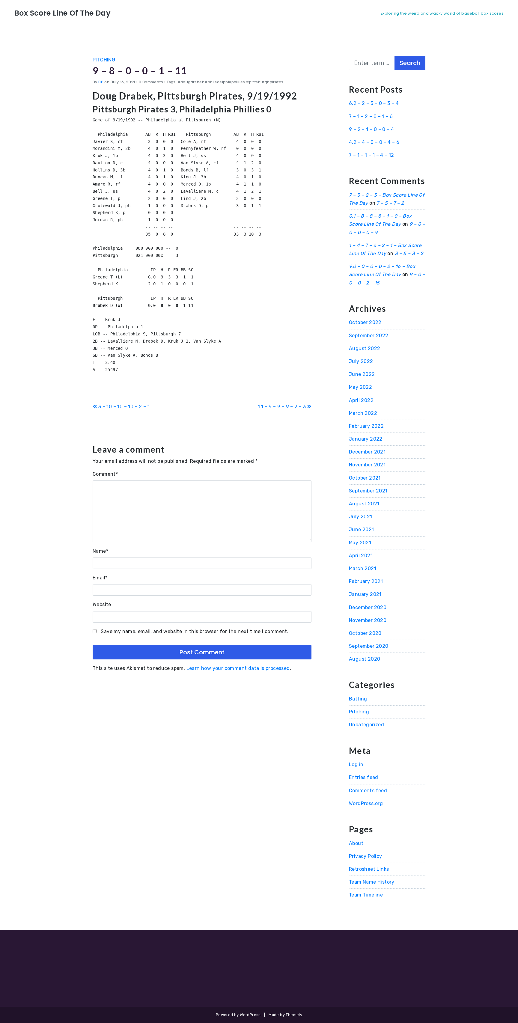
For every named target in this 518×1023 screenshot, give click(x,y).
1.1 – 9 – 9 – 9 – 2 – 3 (282, 406)
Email (100, 578)
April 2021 (361, 555)
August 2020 (364, 659)
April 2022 (361, 400)
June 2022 (362, 374)
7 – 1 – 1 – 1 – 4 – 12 (371, 155)
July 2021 (360, 516)
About (356, 843)
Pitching (104, 60)
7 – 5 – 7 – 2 (390, 203)
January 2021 (365, 594)
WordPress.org (366, 803)
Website (102, 604)
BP (100, 82)
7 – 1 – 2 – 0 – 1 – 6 (371, 116)
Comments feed (368, 790)
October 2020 (365, 633)
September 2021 (368, 491)
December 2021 (367, 452)
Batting (358, 699)
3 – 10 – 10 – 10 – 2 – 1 (123, 406)
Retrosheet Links (369, 869)
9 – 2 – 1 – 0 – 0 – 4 (371, 129)
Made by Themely (285, 1015)
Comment (105, 474)
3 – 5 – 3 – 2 (409, 253)
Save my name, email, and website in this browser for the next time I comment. (194, 631)
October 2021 (365, 478)
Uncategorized (366, 724)
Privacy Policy (365, 856)
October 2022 (365, 322)
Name (100, 551)
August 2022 (364, 348)
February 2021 (366, 581)
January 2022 (366, 439)
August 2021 (364, 504)
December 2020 (367, 607)
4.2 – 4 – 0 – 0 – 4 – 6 (374, 142)
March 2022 (363, 413)
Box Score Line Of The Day (62, 13)
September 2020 (369, 646)
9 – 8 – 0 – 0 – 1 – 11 (140, 70)
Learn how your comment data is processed (238, 668)
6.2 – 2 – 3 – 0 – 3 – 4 (374, 103)
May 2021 (360, 543)
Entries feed (363, 777)
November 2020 (367, 620)
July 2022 (361, 361)
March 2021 (362, 568)
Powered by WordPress (238, 1015)
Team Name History (371, 882)
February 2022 (366, 426)
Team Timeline (366, 895)
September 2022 (369, 335)
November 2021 (367, 465)
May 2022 (360, 387)
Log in (356, 764)
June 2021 (361, 529)
